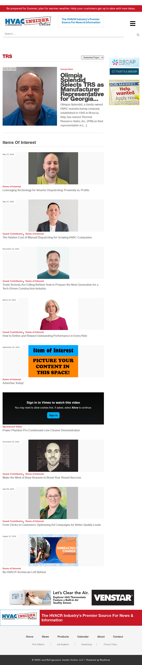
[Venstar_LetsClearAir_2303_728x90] (71, 597)
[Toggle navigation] (133, 25)
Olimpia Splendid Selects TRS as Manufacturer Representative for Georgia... (82, 86)
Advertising (86, 644)
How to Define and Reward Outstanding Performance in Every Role (45, 335)
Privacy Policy (110, 644)
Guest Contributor (13, 233)
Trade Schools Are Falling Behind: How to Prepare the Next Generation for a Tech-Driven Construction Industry (50, 286)
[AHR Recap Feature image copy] (124, 66)
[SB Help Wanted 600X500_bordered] (124, 92)
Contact (118, 636)
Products (63, 636)
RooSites (105, 660)
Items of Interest (12, 186)
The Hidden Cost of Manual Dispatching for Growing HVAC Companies (47, 237)
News (45, 636)
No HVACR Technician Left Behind (24, 572)
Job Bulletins (63, 644)
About (101, 636)
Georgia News (66, 69)
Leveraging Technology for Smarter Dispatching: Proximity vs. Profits (46, 190)
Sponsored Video (12, 426)
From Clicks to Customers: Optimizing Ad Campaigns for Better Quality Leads (52, 525)
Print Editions (38, 644)
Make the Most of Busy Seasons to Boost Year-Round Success (42, 477)
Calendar (83, 636)
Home (29, 636)
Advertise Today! (13, 383)
